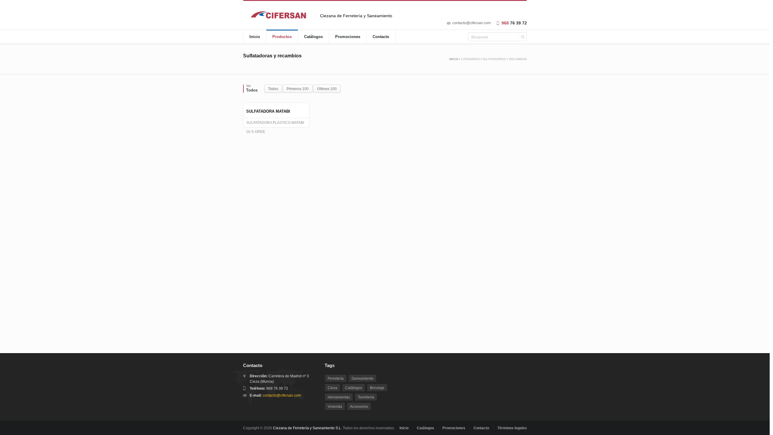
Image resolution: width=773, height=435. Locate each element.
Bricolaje (377, 388)
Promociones (347, 36)
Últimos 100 (327, 89)
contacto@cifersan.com (471, 23)
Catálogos (313, 36)
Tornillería (366, 397)
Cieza (332, 388)
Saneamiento (362, 378)
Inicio (254, 36)
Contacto (381, 36)
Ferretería (336, 378)
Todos (273, 89)
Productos (282, 36)
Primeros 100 (298, 89)
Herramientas (339, 397)
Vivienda (335, 406)
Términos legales (512, 428)
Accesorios (359, 406)
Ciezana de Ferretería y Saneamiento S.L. (307, 428)
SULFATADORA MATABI (268, 111)
